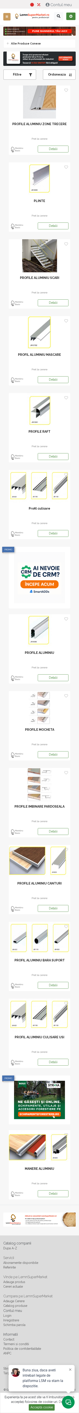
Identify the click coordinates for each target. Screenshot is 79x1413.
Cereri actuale (13, 1286)
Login (7, 1315)
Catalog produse (15, 1305)
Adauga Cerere (14, 1301)
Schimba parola (14, 1325)
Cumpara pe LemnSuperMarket (28, 1296)
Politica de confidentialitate (22, 1348)
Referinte (9, 1267)
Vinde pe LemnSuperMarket (25, 1277)
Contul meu (61, 4)
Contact (8, 1339)
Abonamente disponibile (20, 1263)
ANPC (7, 1353)
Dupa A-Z (10, 1248)
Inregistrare (11, 1320)
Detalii (53, 149)
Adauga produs (14, 1282)
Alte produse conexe (25, 43)
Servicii (8, 1258)
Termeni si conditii (16, 1344)
